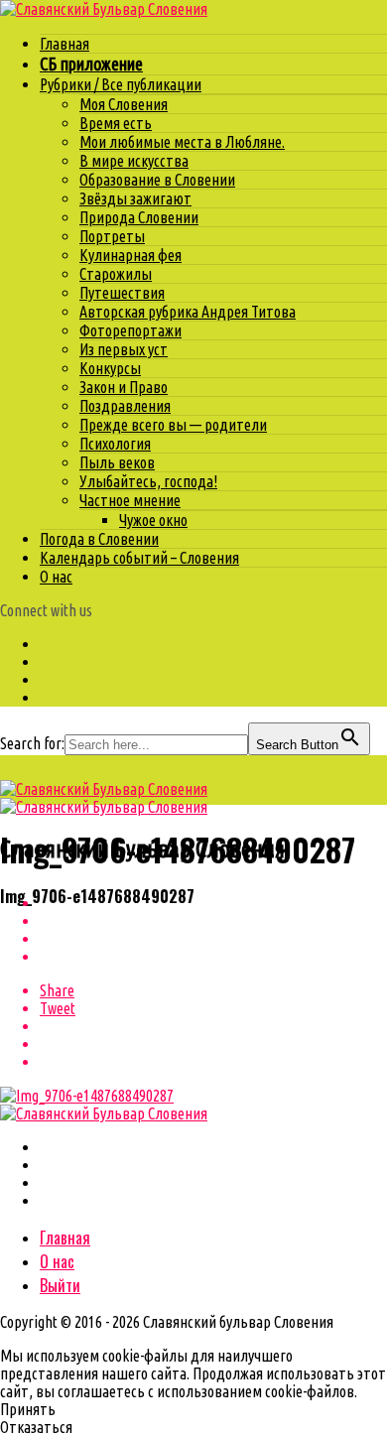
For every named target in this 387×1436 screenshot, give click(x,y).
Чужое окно (153, 520)
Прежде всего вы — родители (173, 425)
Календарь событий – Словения (139, 558)
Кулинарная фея (130, 255)
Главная (64, 44)
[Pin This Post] (213, 939)
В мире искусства (134, 161)
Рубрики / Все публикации (120, 84)
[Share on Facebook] (213, 903)
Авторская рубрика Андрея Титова (187, 312)
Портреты (112, 236)
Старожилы (115, 274)
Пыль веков (117, 462)
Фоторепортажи (130, 330)
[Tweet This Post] (213, 921)
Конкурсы (110, 368)
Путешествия (122, 293)
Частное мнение (130, 500)
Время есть (115, 123)
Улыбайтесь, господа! (148, 481)
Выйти (60, 1285)
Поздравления (125, 406)
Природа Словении (138, 217)
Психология (115, 444)
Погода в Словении (99, 539)
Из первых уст (123, 349)
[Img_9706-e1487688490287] (87, 1096)
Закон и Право (123, 387)
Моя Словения (123, 104)
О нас (56, 577)
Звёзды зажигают (135, 198)
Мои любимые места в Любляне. (182, 142)
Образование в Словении (157, 180)
